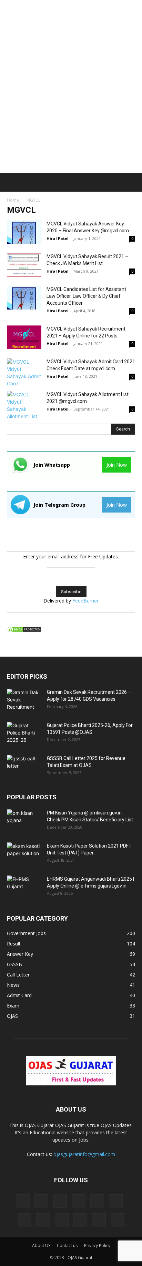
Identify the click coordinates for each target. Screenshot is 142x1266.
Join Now (116, 465)
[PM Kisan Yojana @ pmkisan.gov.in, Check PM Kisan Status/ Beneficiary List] (24, 821)
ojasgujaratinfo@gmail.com (84, 1154)
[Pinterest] (43, 1220)
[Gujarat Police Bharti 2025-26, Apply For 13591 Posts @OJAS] (24, 734)
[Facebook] (41, 1201)
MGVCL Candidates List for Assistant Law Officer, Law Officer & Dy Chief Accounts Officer (86, 296)
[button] (11, 182)
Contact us (67, 1245)
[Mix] (116, 1201)
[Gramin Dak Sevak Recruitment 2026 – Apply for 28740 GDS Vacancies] (24, 701)
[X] (117, 1220)
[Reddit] (62, 1220)
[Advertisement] (71, 74)
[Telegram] (80, 1220)
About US (41, 1245)
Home (13, 200)
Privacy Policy (97, 1245)
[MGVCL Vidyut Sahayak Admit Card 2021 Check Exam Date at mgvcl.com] (24, 372)
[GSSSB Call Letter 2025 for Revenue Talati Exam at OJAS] (24, 767)
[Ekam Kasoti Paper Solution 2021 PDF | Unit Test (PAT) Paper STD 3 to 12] (24, 854)
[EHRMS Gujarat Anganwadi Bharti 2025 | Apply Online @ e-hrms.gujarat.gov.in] (24, 887)
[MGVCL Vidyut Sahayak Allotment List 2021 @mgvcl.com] (24, 405)
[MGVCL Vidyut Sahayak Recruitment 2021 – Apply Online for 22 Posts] (24, 337)
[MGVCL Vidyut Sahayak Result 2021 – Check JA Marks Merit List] (24, 265)
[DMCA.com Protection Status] (24, 631)
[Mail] (97, 1201)
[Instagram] (60, 1201)
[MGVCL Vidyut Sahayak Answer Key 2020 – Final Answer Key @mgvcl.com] (24, 232)
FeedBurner (85, 600)
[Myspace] (24, 1220)
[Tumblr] (99, 1220)
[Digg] (23, 1201)
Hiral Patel (58, 238)
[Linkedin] (78, 1201)
